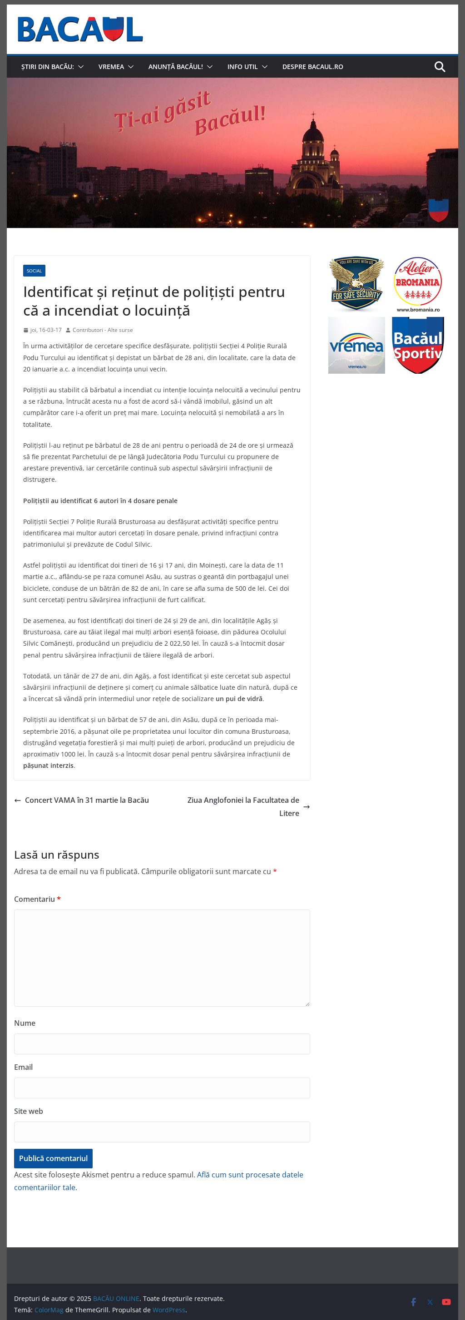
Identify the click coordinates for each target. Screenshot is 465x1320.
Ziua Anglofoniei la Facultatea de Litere (243, 806)
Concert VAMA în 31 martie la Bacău (87, 800)
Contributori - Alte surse (103, 330)
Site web (28, 1111)
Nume (24, 1023)
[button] (79, 66)
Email (23, 1067)
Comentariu (37, 899)
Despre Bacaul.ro (312, 66)
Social (34, 270)
